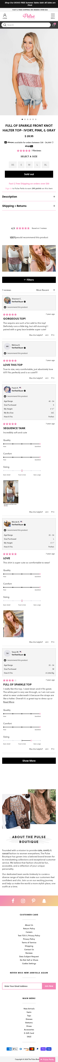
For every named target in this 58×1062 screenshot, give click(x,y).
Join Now (49, 986)
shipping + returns (14, 206)
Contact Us (29, 949)
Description (9, 196)
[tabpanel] (29, 72)
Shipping (29, 946)
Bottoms (29, 1022)
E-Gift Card (29, 1033)
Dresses (29, 1019)
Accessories (29, 1029)
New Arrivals (29, 1008)
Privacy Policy (29, 939)
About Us (29, 925)
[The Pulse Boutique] (29, 16)
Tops (29, 1015)
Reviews (29, 953)
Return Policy (29, 928)
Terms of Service (29, 942)
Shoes (29, 1026)
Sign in (8, 188)
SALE (29, 1036)
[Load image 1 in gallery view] (29, 72)
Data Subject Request (29, 956)
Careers (29, 932)
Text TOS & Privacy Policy (29, 935)
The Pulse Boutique (35, 1059)
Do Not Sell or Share (29, 960)
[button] (29, 150)
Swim (29, 1012)
